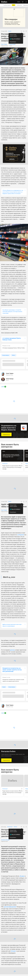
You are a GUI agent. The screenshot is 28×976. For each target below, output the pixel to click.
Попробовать (13, 41)
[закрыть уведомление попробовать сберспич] (21, 35)
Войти (18, 1)
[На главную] (4, 2)
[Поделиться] (24, 31)
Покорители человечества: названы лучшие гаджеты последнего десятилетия (12, 669)
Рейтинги (19, 5)
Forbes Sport (5, 463)
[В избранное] (26, 31)
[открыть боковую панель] (22, 2)
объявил (22, 876)
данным (12, 650)
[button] (26, 2)
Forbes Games (9, 5)
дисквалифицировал (10, 907)
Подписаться (6, 434)
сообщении (20, 535)
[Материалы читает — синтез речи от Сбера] (21, 31)
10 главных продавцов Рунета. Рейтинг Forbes (11, 339)
